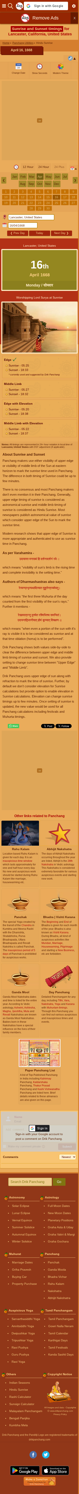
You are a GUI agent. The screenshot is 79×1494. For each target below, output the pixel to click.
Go (59, 1182)
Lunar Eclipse (21, 1213)
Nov (48, 183)
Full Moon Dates (59, 1206)
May (48, 176)
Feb (23, 176)
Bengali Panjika (19, 1418)
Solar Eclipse (20, 1206)
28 (31, 208)
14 (39, 197)
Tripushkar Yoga (22, 1340)
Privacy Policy (60, 1414)
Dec (56, 183)
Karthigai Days (58, 1340)
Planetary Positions (60, 1220)
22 (31, 203)
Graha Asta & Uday (60, 1227)
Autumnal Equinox (24, 1234)
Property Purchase (24, 1283)
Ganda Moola (57, 1269)
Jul (65, 176)
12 (22, 197)
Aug (22, 183)
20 (14, 203)
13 (31, 197)
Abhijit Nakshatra (59, 1298)
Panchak (53, 1262)
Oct (39, 183)
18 (73, 197)
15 (48, 197)
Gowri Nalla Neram (61, 1326)
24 (48, 203)
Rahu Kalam (56, 1283)
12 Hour (28, 167)
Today (39, 233)
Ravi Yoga (18, 1361)
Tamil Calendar (58, 1333)
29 (39, 208)
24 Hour (43, 167)
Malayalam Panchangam (25, 1411)
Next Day (61, 233)
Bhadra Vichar (57, 1276)
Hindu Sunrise (18, 1389)
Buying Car (19, 1276)
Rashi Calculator (20, 1397)
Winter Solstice (22, 1241)
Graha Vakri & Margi (61, 1234)
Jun (57, 176)
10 (6, 197)
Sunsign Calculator (21, 1404)
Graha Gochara (58, 1241)
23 (39, 203)
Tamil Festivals (58, 1347)
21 (22, 203)
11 (14, 197)
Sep (31, 183)
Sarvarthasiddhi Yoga (26, 1319)
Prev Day (17, 233)
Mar (31, 176)
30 (48, 208)
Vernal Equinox (22, 1220)
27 (73, 203)
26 (65, 203)
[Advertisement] (39, 120)
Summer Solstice (23, 1227)
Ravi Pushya (20, 1347)
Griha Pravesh (21, 1269)
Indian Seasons (19, 1382)
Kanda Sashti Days (61, 1354)
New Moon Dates (59, 1213)
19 (6, 203)
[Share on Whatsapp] (13, 726)
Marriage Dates (22, 1262)
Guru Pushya (20, 1354)
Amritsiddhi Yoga (23, 1326)
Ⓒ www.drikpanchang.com (60, 1411)
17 (65, 197)
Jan (14, 176)
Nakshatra (55, 1291)
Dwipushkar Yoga (23, 1333)
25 (56, 203)
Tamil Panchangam (61, 1319)
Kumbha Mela (18, 1425)
